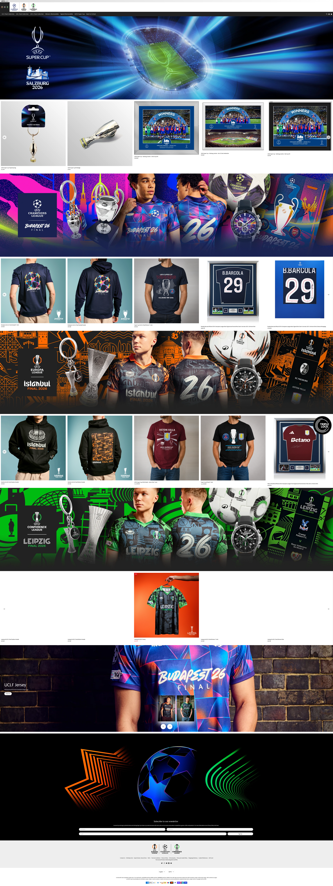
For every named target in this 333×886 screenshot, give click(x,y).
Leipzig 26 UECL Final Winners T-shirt (209, 639)
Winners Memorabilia (52, 14)
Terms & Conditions (155, 858)
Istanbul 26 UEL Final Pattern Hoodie (76, 482)
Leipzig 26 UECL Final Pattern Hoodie (76, 639)
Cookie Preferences (203, 858)
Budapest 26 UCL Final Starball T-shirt (10, 325)
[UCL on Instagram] (169, 863)
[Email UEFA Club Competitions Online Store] (171, 863)
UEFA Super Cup (80, 14)
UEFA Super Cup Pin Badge (74, 167)
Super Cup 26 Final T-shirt (207, 482)
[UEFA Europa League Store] (24, 7)
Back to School (91, 14)
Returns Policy (164, 858)
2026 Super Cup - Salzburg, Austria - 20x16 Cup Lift (146, 156)
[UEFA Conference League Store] (33, 7)
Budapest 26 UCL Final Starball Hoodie (77, 325)
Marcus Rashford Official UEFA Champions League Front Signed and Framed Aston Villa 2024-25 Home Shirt (293, 483)
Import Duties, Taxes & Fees (140, 858)
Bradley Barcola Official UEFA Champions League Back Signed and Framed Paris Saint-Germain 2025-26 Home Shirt (228, 326)
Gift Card (211, 858)
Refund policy (172, 858)
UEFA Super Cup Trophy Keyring (8, 167)
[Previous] (4, 137)
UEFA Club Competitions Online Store (126, 877)
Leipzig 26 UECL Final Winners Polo (276, 639)
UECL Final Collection (37, 14)
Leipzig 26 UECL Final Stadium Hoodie (10, 639)
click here (216, 825)
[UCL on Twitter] (162, 863)
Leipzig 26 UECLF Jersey (140, 639)
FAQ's (149, 858)
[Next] (328, 137)
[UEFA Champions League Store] (14, 7)
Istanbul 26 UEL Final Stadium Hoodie (10, 482)
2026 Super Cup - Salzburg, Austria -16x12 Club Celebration (215, 153)
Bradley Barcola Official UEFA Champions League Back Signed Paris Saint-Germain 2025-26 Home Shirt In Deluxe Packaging (297, 326)
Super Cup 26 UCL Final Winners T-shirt (143, 325)
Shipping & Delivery (193, 858)
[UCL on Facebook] (164, 863)
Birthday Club (129, 858)
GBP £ (170, 871)
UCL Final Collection (8, 14)
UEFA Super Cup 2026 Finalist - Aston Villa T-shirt (145, 482)
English (161, 871)
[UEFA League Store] (5, 7)
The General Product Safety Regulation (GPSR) (166, 859)
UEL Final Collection (22, 14)
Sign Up (240, 834)
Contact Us (122, 858)
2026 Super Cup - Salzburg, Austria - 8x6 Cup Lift (279, 154)
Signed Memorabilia (66, 14)
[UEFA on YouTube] (166, 863)
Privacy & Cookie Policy (182, 858)
